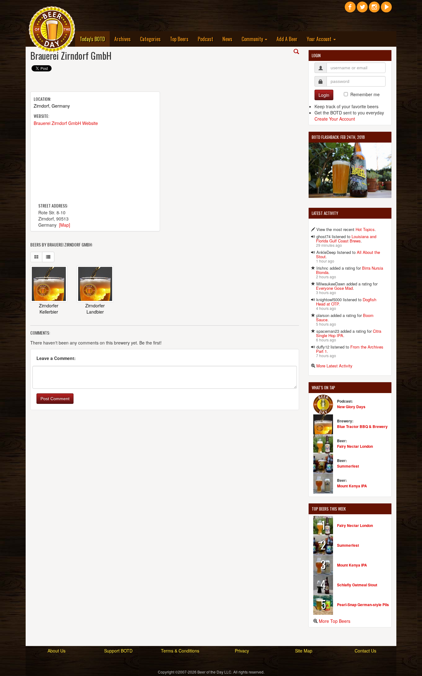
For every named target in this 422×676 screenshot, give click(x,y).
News (227, 39)
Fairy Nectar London (355, 446)
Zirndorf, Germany (52, 106)
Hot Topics (365, 229)
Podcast (205, 39)
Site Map (303, 651)
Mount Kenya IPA (352, 486)
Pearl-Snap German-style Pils (363, 604)
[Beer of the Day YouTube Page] (386, 9)
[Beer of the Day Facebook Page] (350, 9)
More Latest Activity (334, 366)
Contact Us (365, 651)
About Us (56, 651)
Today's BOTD (95, 39)
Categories (150, 39)
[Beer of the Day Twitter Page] (362, 9)
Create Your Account (334, 119)
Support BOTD (118, 651)
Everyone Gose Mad (334, 288)
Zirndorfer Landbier (95, 308)
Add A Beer (287, 39)
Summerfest (348, 466)
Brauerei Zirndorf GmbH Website (66, 123)
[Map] (64, 225)
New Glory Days (351, 406)
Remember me (365, 94)
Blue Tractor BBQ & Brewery (362, 426)
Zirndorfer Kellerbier (48, 308)
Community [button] (253, 39)
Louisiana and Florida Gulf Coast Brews (346, 238)
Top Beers (179, 39)
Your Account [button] (320, 39)
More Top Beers (334, 621)
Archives (122, 39)
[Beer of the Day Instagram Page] (374, 9)
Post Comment (55, 398)
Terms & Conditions (180, 651)
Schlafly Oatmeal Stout (357, 585)
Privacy (242, 651)
